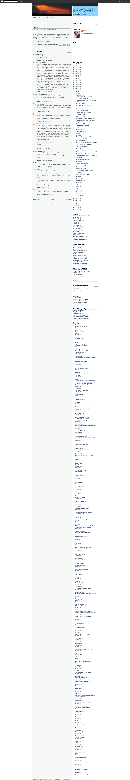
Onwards (77, 487)
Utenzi (77, 670)
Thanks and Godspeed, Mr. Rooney (85, 165)
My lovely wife (79, 746)
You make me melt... (80, 565)
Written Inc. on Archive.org (80, 260)
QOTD (74, 234)
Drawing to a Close (80, 559)
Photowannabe (79, 325)
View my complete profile (88, 33)
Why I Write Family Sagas (81, 368)
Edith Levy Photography (79, 310)
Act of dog (76, 217)
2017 (76, 80)
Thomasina (78, 717)
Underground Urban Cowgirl (82, 444)
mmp (36, 169)
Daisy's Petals (79, 632)
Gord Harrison (79, 349)
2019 (76, 77)
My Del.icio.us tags (78, 252)
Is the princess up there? (82, 159)
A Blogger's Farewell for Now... (83, 605)
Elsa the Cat (78, 543)
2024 (76, 67)
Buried (78, 133)
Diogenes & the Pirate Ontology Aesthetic (85, 357)
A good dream (78, 471)
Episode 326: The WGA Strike (82, 449)
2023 (76, 69)
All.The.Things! (79, 654)
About (39, 17)
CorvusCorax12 (39, 54)
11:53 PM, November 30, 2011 (45, 194)
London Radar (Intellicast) (80, 302)
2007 (76, 203)
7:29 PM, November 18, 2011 (44, 111)
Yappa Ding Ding (79, 592)
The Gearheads (79, 676)
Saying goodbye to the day (83, 125)
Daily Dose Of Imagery (79, 311)
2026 (76, 63)
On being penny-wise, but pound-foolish (86, 151)
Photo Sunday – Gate (80, 618)
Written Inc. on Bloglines (79, 261)
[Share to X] (66, 45)
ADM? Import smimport (81, 677)
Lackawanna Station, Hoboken (83, 707)
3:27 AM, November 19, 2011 (44, 148)
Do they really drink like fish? (84, 144)
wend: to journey (79, 463)
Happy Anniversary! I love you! (83, 407)
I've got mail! (78, 748)
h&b (76, 653)
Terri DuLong (78, 772)
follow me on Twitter (93, 24)
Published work (77, 233)
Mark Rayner (78, 356)
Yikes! (76, 753)
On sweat (78, 172)
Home (34, 17)
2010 (76, 198)
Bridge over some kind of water (84, 122)
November (79, 95)
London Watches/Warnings (80, 299)
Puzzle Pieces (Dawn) (81, 501)
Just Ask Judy (79, 424)
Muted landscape (80, 116)
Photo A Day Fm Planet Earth (81, 318)
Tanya (76, 658)
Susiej (77, 379)
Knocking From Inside (81, 361)
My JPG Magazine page (79, 255)
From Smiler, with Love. (81, 536)
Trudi (36, 162)
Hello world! (78, 570)
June (77, 186)
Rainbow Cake (78, 645)
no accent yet (79, 411)
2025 (76, 65)
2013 (76, 88)
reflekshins (78, 693)
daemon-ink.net (79, 486)
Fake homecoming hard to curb (83, 477)
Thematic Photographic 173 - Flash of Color (86, 101)
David (76, 459)
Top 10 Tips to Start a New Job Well (84, 455)
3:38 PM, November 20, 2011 (44, 166)
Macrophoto (76, 227)
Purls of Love (78, 666)
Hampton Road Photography (83, 681)
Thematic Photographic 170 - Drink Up (86, 155)
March (78, 191)
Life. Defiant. (79, 157)
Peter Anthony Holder (81, 436)
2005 (76, 207)
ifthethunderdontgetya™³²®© (42, 94)
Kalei (76, 552)
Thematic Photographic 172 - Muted (85, 120)
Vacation (75, 238)
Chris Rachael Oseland (81, 569)
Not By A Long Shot (80, 757)
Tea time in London (81, 150)
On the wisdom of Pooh (82, 109)
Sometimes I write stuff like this (83, 538)
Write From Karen (80, 399)
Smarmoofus (78, 586)
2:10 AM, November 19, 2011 (44, 142)
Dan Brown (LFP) (79, 574)
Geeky (75, 223)
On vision (78, 135)
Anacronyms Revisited (81, 775)
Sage (76, 495)
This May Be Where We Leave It (83, 702)
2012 (76, 90)
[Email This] (62, 45)
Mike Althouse (79, 394)
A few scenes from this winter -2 (83, 759)
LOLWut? (77, 742)
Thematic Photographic (79, 236)
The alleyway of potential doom (84, 170)
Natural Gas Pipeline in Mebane (83, 672)
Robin (76, 609)
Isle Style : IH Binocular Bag (82, 508)
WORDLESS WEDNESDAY (81, 326)
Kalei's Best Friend (40, 62)
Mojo (76, 406)
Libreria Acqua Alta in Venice (82, 548)
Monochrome (76, 230)
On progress (79, 166)
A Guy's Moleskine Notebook (83, 547)
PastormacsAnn (39, 123)
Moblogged (76, 228)
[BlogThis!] (64, 45)
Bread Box (78, 388)
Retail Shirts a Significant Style (83, 588)
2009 (76, 200)
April (77, 190)
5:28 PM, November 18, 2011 (44, 60)
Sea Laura (78, 506)
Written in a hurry (79, 413)
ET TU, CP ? (78, 726)
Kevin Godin (78, 741)
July (77, 184)
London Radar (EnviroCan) (80, 300)
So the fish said (79, 700)
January (78, 195)
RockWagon (78, 730)
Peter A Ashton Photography (83, 616)
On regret (78, 176)
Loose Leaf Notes (80, 767)
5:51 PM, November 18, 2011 (44, 91)
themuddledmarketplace (81, 622)
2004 (76, 209)
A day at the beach (81, 168)
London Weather (77, 297)
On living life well (80, 114)
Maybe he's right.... (80, 554)
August (78, 182)
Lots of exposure (79, 513)
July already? (78, 432)
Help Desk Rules (80, 107)
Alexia (36, 144)
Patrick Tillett (78, 517)
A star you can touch (81, 129)
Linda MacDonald (80, 752)
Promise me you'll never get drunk (85, 153)
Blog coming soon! (80, 482)
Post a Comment (37, 197)
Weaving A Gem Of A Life (82, 430)
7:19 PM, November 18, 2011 (44, 101)
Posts (77, 288)
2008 (76, 202)
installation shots (79, 628)
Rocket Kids (78, 367)
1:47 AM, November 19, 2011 (44, 121)
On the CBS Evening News (80, 258)
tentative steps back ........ (81, 623)
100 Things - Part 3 (78, 249)
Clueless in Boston (78, 313)
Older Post (68, 199)
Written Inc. (36, 5)
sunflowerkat (38, 104)
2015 (76, 84)
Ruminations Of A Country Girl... (83, 649)
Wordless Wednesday (79, 239)
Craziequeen (78, 558)
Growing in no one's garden (83, 112)
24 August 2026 (79, 338)
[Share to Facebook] (68, 45)
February (78, 193)
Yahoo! (59, 17)
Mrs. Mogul (78, 524)
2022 (76, 71)
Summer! (77, 689)
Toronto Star (67, 17)
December (79, 93)
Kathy (76, 337)
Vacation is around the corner (82, 634)
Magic (76, 395)
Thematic (52, 17)
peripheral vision (79, 627)
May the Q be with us (81, 103)
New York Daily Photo (79, 315)
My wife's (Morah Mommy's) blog (82, 257)
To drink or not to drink (82, 110)
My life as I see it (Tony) (81, 769)
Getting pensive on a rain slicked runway (87, 142)
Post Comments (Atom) (46, 203)
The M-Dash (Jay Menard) (82, 417)
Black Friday (78, 639)
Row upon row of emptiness (83, 105)
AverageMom (79, 688)
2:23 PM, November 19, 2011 (44, 160)
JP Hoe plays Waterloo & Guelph (83, 731)
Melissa (77, 342)
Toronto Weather (77, 304)
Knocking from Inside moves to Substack (85, 363)
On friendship (79, 148)
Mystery (77, 502)
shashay (77, 600)
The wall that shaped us (82, 163)
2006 (76, 205)
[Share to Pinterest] (69, 45)
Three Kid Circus (79, 735)
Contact (46, 17)
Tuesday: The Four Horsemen (82, 532)
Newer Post (36, 199)
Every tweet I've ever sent (80, 250)
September (79, 180)
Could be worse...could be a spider (84, 713)
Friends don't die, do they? (83, 131)
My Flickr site (76, 253)
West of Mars (78, 330)
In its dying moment (81, 140)
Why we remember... (81, 146)
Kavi (36, 114)
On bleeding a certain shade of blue (85, 118)
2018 (76, 78)
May (77, 188)
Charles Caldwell (79, 453)
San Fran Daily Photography (80, 316)
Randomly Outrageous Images (83, 512)
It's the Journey (79, 638)
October (78, 178)
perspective (78, 665)
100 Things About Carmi (79, 246)
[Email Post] (59, 44)
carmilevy (86, 30)
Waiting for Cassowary (81, 706)
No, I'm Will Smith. (79, 737)
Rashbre (77, 372)
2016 (76, 82)
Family (75, 222)
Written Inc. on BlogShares (80, 263)
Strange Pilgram (79, 599)
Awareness (78, 542)
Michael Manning (79, 604)
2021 (76, 73)
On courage (79, 161)
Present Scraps (79, 563)
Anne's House (79, 581)
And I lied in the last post (81, 390)
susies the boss (79, 491)
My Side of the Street (80, 531)
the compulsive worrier (81, 763)
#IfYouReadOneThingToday (80, 215)
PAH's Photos (79, 443)
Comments (78, 290)
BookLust (77, 721)
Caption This (76, 219)
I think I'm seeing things (82, 138)
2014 (76, 86)
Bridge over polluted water (83, 174)
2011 (76, 91)
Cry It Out (77, 481)
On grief (78, 127)
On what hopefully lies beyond (84, 123)
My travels (76, 231)
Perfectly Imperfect (80, 470)
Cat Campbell (79, 711)
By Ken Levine (79, 448)
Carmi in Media (77, 220)
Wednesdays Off (79, 725)
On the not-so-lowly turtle (82, 98)
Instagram (76, 225)
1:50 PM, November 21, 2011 (44, 187)
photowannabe (39, 151)
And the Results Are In (81, 582)
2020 (76, 75)
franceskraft (78, 643)
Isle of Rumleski (79, 475)
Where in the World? (80, 497)
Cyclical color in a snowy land (84, 96)
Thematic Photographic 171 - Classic (86, 137)
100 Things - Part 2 (78, 247)
